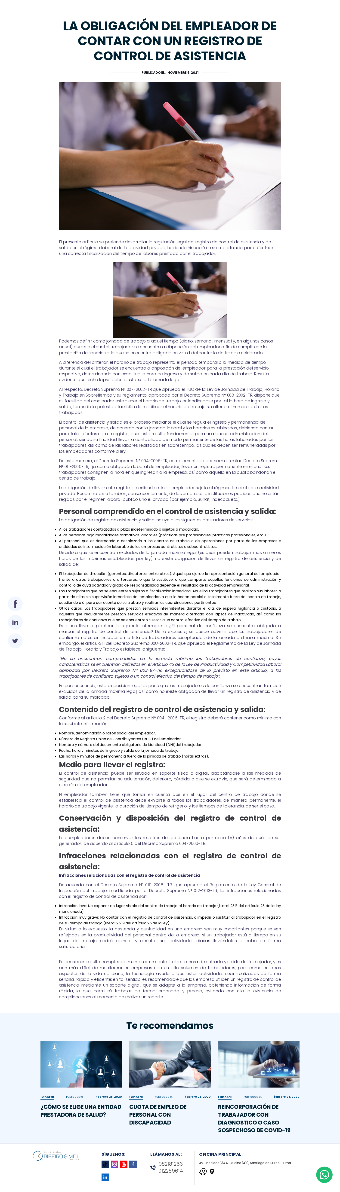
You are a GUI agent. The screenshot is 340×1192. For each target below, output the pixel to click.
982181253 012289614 (170, 1168)
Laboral (47, 1097)
